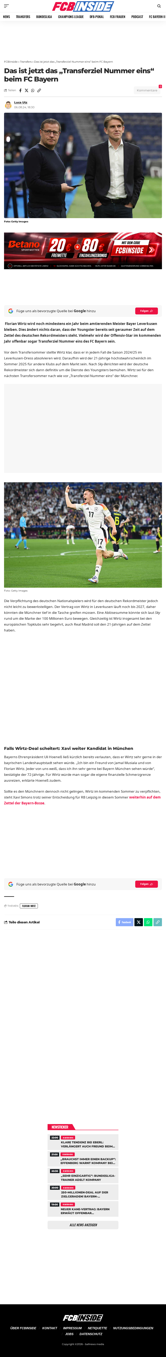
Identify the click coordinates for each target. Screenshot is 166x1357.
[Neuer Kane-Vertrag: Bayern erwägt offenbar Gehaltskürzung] (83, 1208)
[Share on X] (26, 90)
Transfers (26, 61)
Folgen (144, 311)
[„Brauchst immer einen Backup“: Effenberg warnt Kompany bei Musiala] (83, 1158)
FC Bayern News (68, 1137)
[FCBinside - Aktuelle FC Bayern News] (83, 6)
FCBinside (11, 61)
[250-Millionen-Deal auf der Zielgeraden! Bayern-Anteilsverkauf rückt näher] (83, 1191)
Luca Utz (20, 102)
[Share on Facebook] (20, 90)
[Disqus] (83, 987)
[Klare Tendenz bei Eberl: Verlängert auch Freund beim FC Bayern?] (83, 1141)
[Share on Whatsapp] (33, 90)
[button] (7, 6)
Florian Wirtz (29, 906)
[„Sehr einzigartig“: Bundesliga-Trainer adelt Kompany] (83, 1175)
